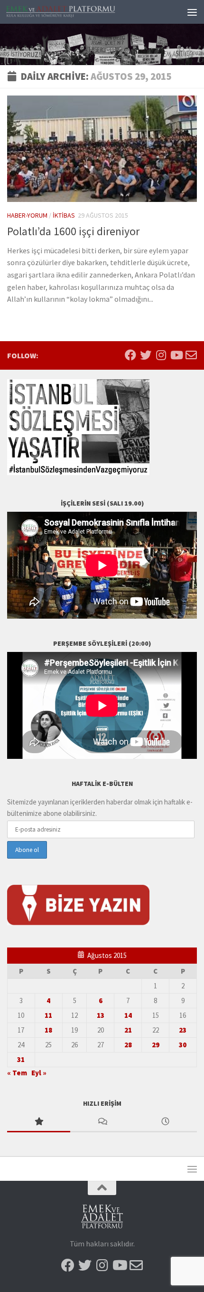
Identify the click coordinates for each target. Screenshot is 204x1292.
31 (21, 1059)
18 (48, 1029)
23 (182, 1029)
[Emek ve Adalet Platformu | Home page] (79, 12)
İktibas (64, 215)
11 (48, 1015)
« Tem (17, 1072)
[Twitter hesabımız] (145, 355)
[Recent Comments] (101, 1122)
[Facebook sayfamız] (130, 355)
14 (128, 1015)
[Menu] (192, 12)
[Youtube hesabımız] (176, 355)
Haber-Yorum (27, 215)
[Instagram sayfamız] (161, 355)
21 (128, 1029)
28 (128, 1044)
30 (182, 1044)
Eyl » (38, 1072)
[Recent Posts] (165, 1122)
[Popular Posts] (38, 1122)
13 (100, 1015)
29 (155, 1044)
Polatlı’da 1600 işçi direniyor (73, 231)
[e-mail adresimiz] (191, 355)
